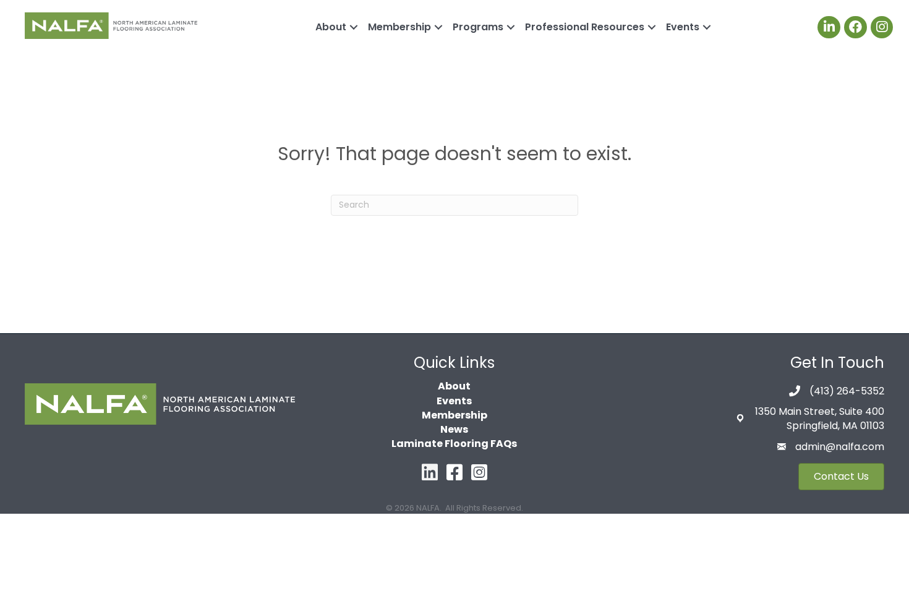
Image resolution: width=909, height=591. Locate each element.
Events (682, 27)
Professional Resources (584, 27)
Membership (399, 27)
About (330, 27)
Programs (478, 27)
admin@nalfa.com (839, 447)
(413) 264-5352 (846, 391)
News (454, 429)
